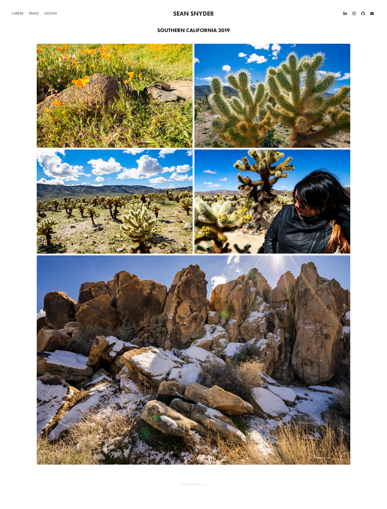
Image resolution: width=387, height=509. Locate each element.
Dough (51, 13)
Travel (34, 13)
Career (17, 13)
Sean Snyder (193, 13)
